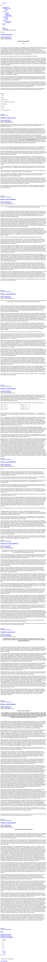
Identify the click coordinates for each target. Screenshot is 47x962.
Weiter (4, 951)
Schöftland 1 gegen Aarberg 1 (7, 632)
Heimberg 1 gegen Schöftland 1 (8, 704)
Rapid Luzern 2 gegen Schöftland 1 (9, 543)
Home (4, 27)
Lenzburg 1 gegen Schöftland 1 (8, 462)
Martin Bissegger (8, 37)
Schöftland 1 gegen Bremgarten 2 (6, 937)
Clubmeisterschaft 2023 (6, 34)
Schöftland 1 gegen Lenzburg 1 (8, 117)
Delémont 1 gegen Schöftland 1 (8, 199)
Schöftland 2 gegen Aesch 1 (5, 934)
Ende (4, 952)
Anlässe (7, 115)
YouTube (4, 3)
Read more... (2, 114)
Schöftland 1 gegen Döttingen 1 (8, 388)
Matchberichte (5, 28)
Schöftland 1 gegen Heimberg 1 (8, 822)
